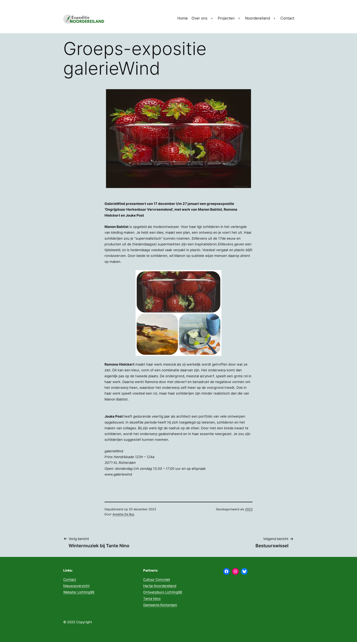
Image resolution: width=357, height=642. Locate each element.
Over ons (199, 18)
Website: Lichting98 (78, 592)
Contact (287, 18)
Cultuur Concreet (156, 579)
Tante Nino (152, 599)
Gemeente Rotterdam (160, 605)
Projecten (226, 18)
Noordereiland (257, 18)
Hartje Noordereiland (159, 586)
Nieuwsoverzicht (76, 586)
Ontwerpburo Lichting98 (162, 592)
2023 (249, 509)
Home (182, 18)
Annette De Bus (123, 514)
